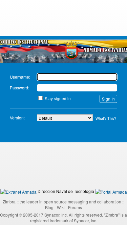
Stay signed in (58, 98)
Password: (19, 87)
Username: (20, 77)
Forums (75, 207)
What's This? (106, 118)
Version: (17, 117)
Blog (49, 207)
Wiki (61, 207)
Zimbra (9, 201)
